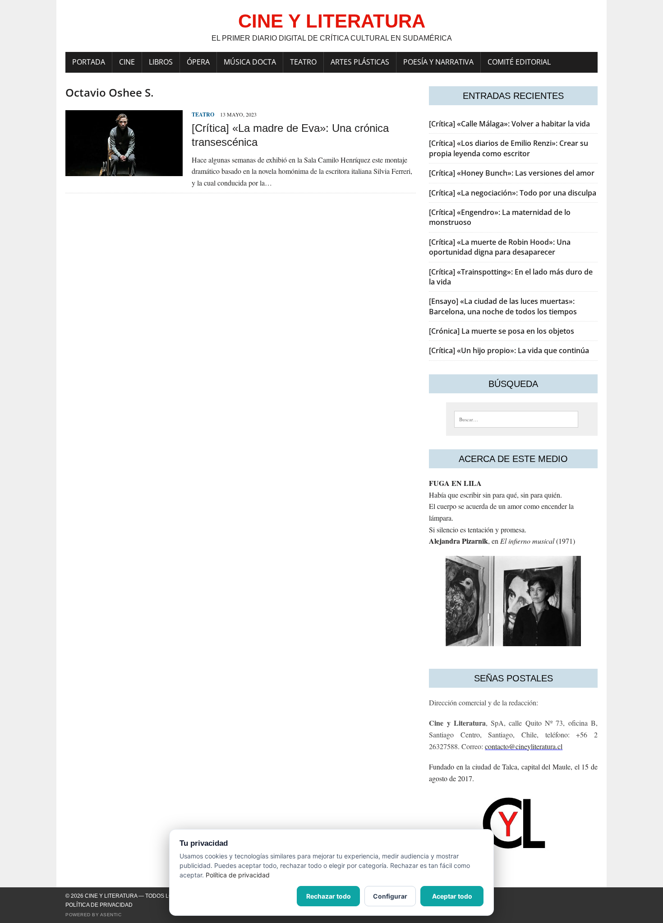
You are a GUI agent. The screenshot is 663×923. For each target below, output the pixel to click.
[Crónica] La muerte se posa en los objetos (501, 331)
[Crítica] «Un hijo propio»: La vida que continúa (509, 350)
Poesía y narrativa (438, 62)
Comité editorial (519, 62)
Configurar (390, 896)
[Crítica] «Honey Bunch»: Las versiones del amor (511, 173)
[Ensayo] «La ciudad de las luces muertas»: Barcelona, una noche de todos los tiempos (503, 306)
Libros (161, 62)
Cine (127, 62)
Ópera (198, 62)
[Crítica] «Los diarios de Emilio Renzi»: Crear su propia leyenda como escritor (508, 148)
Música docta (250, 62)
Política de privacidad (99, 905)
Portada (88, 62)
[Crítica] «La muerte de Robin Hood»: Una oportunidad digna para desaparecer (500, 247)
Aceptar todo (452, 896)
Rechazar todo (328, 896)
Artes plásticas (360, 62)
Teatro (303, 62)
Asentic (111, 914)
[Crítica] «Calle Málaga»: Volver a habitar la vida (509, 124)
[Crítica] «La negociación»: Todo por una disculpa (512, 193)
